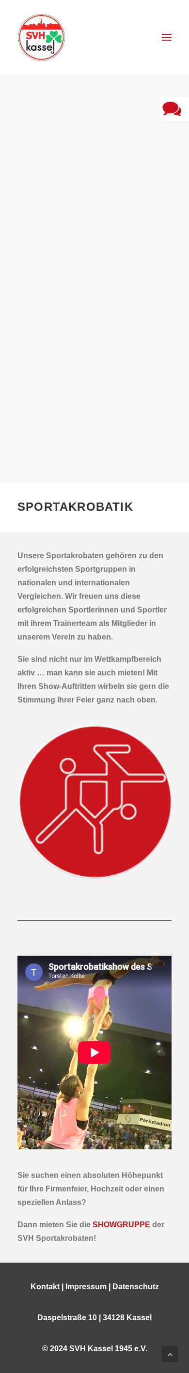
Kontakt (45, 1286)
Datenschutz (135, 1286)
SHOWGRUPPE (121, 1224)
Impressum (86, 1286)
